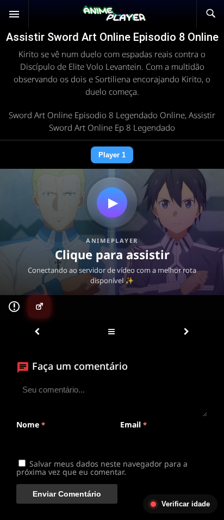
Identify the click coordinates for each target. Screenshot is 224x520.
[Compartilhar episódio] (39, 306)
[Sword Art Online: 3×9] (187, 332)
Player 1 (112, 155)
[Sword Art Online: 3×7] (37, 332)
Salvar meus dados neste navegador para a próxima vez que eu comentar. (102, 467)
